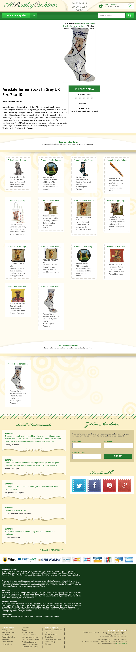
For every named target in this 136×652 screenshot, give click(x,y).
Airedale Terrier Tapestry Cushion (22, 247)
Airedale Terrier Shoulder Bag (54, 247)
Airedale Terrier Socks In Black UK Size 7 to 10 (93, 160)
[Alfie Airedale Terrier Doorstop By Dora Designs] (18, 169)
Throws (24, 630)
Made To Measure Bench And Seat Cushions (31, 641)
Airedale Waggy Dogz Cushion (119, 201)
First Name (76, 442)
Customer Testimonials (53, 630)
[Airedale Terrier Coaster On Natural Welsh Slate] (51, 169)
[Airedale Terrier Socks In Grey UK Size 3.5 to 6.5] (51, 300)
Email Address (78, 452)
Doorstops (5, 639)
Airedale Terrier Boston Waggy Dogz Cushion (60, 201)
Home (7, 22)
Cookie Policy (50, 642)
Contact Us (52, 22)
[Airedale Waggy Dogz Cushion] (117, 209)
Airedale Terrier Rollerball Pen (120, 160)
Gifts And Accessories (29, 635)
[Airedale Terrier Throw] (84, 209)
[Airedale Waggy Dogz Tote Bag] (18, 212)
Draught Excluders (8, 637)
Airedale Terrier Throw (84, 201)
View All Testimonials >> (51, 550)
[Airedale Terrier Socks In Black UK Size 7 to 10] (84, 169)
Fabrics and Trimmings (30, 644)
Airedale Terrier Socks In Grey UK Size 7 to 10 (27, 364)
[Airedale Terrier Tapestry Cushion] (18, 255)
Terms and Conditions (53, 639)
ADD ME (118, 456)
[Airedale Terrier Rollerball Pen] (117, 169)
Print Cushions (7, 644)
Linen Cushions (7, 642)
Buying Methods (35, 22)
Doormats (25, 628)
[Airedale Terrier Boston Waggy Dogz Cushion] (51, 208)
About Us (18, 22)
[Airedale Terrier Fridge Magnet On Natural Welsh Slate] (84, 255)
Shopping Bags (27, 632)
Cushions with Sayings (30, 647)
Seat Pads (5, 635)
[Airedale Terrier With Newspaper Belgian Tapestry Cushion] (117, 256)
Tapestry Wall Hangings (30, 637)
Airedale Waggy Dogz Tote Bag (21, 201)
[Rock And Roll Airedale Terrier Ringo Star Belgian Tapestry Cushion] (18, 295)
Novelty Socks (88, 24)
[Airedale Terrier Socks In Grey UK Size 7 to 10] (79, 82)
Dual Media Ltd (121, 643)
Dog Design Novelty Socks (74, 26)
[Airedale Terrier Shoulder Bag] (51, 253)
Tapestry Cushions (8, 632)
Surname (108, 442)
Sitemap (48, 644)
